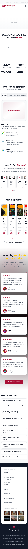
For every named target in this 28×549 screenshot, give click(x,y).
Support (23, 95)
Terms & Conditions (8, 479)
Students (16, 2)
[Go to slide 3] (14, 190)
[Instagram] (18, 530)
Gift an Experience (8, 505)
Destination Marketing (9, 498)
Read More (4, 233)
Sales (10, 95)
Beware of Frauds (8, 487)
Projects (6, 489)
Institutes (8, 2)
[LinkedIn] (9, 530)
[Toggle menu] (25, 5)
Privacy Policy (7, 482)
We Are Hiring (7, 475)
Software (4, 95)
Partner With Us (7, 496)
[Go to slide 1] (12, 190)
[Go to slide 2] (13, 190)
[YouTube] (15, 530)
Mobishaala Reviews (9, 477)
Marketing (17, 95)
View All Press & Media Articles (14, 242)
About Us (6, 472)
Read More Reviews (14, 382)
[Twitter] (12, 530)
